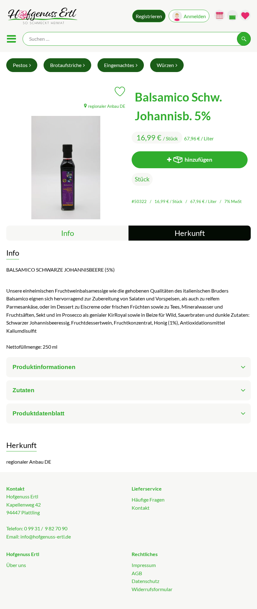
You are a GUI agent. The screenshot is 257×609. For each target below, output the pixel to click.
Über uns (16, 565)
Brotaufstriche (65, 65)
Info (67, 232)
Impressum (144, 565)
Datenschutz (145, 581)
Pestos (20, 65)
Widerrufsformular (152, 589)
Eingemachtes (119, 65)
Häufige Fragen (148, 499)
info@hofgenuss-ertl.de (45, 536)
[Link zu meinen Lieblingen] (245, 15)
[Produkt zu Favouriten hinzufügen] (119, 91)
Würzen (165, 65)
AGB (137, 573)
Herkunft (190, 232)
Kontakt (140, 508)
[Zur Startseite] (42, 16)
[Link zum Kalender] (219, 15)
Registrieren (149, 16)
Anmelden (195, 16)
